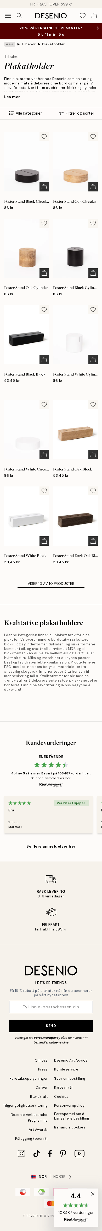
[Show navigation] (8, 15)
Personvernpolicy (47, 1038)
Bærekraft (39, 1096)
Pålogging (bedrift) (31, 1138)
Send (51, 1025)
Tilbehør (29, 44)
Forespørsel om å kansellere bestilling (71, 1116)
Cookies (61, 1096)
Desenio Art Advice (71, 1060)
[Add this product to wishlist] (44, 136)
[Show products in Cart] (94, 15)
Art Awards (38, 1129)
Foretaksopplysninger (29, 1078)
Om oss (41, 1060)
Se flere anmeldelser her (50, 846)
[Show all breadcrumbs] (9, 44)
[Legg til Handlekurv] (44, 186)
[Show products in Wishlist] (82, 15)
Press (43, 1069)
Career (42, 1087)
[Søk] (19, 15)
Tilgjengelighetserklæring (25, 1105)
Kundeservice (66, 1069)
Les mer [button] (12, 96)
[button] (76, 1208)
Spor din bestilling (70, 1078)
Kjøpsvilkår (63, 1087)
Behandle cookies (69, 1127)
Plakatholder (53, 44)
